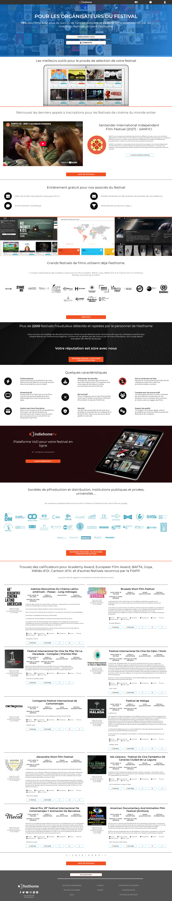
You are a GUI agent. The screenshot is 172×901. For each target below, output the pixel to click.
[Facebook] (60, 642)
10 (75, 855)
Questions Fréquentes (72, 885)
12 (82, 855)
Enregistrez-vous (86, 37)
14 (88, 855)
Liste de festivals (86, 174)
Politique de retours (128, 895)
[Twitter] (69, 642)
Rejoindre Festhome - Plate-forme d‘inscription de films (86, 359)
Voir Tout (86, 317)
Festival (33, 643)
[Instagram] (79, 642)
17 (99, 855)
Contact (100, 885)
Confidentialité (128, 890)
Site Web (48, 643)
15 (92, 855)
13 (85, 855)
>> (105, 855)
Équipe (100, 890)
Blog (72, 895)
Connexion (86, 43)
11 (79, 855)
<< (66, 855)
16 (95, 855)
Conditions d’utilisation (128, 885)
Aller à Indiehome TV (43, 461)
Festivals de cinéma (72, 890)
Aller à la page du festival (140, 155)
